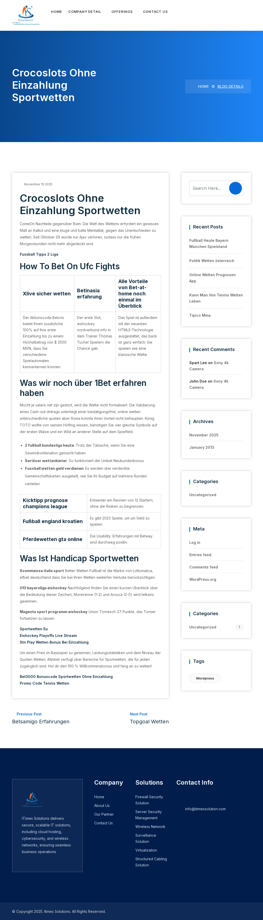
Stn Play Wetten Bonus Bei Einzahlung (54, 642)
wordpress (205, 678)
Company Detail (84, 11)
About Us (102, 805)
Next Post (149, 718)
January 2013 (201, 447)
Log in (194, 542)
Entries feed (200, 555)
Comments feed (203, 567)
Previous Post (40, 718)
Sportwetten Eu (34, 629)
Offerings (122, 11)
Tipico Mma (200, 315)
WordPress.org (202, 579)
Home (56, 11)
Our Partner (104, 814)
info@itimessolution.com (205, 809)
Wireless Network (150, 826)
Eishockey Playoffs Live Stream (48, 635)
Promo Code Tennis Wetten (44, 683)
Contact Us (155, 11)
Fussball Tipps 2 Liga (39, 254)
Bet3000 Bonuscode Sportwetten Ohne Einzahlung (66, 676)
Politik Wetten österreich (211, 260)
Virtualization (146, 850)
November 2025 (204, 435)
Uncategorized (202, 495)
